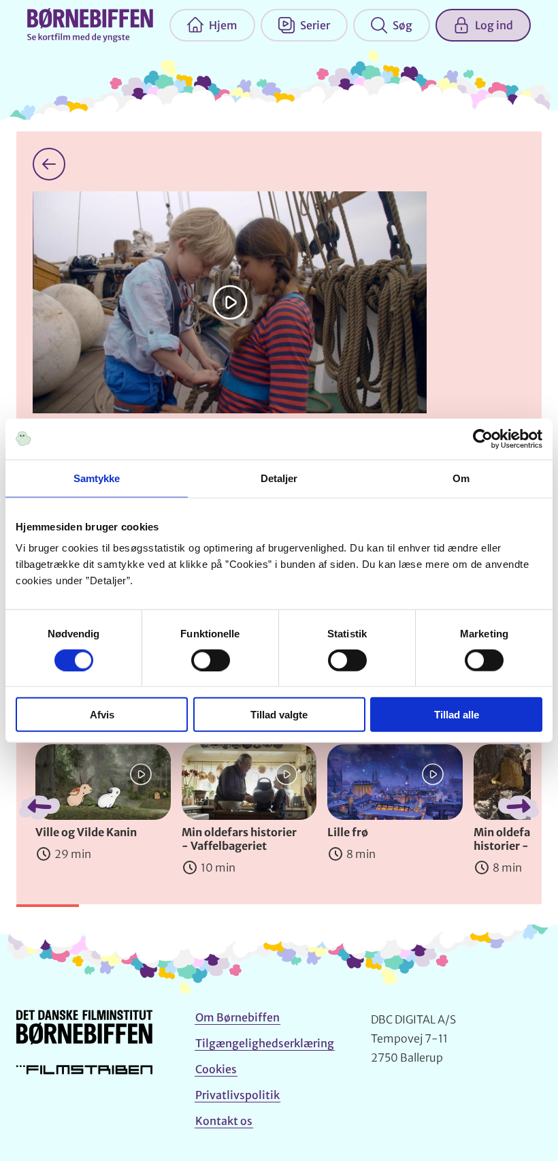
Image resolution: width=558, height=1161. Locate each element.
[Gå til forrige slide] (39, 807)
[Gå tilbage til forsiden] (49, 164)
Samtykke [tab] (96, 477)
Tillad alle (456, 714)
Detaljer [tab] (279, 477)
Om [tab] (461, 477)
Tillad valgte (279, 714)
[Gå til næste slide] (518, 807)
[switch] (210, 660)
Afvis (102, 714)
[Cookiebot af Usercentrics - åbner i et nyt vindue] (482, 438)
